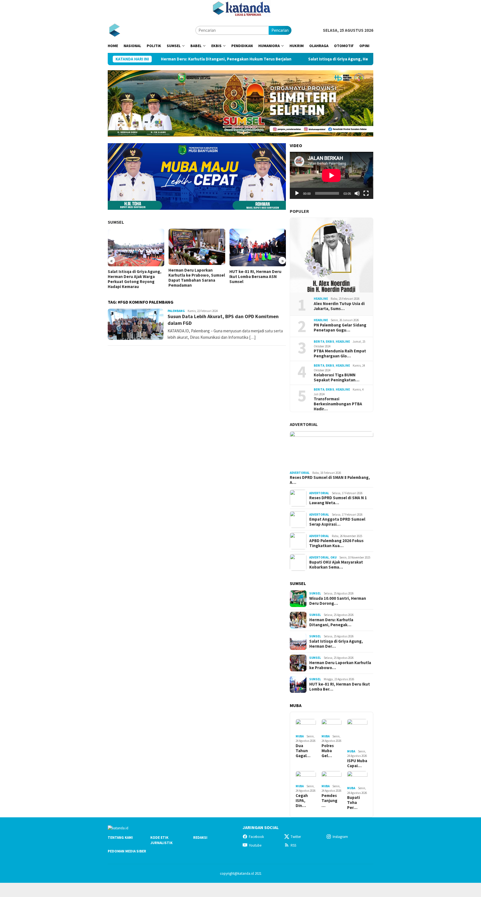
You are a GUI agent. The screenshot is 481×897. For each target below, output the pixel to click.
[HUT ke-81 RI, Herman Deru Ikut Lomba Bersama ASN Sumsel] (257, 247)
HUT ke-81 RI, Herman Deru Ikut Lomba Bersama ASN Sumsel (255, 276)
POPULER (299, 211)
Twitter (296, 836)
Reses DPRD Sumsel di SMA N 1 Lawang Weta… (338, 500)
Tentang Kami (120, 837)
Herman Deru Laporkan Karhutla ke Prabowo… (340, 665)
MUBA (300, 736)
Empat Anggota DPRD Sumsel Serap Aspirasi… (337, 522)
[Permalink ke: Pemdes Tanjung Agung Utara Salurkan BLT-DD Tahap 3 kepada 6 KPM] (332, 777)
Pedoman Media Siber (127, 851)
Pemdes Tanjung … (329, 800)
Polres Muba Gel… (328, 750)
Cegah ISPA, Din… (302, 800)
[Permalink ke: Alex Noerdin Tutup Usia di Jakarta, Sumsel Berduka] (331, 255)
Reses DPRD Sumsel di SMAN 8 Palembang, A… (330, 480)
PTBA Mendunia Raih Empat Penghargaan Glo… (340, 353)
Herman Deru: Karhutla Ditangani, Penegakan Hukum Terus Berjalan (189, 59)
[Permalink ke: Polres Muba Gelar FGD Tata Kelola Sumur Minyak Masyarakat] (332, 725)
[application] (331, 175)
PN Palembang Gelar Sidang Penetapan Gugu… (340, 328)
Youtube (255, 845)
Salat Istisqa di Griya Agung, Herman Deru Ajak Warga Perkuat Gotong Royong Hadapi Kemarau (361, 59)
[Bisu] (357, 193)
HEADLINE (321, 299)
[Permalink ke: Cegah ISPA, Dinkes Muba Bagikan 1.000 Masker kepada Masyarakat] (306, 777)
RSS (293, 845)
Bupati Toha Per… (353, 802)
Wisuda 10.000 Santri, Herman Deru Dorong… (337, 601)
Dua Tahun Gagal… (303, 750)
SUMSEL (116, 222)
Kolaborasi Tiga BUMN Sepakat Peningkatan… (336, 377)
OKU (333, 557)
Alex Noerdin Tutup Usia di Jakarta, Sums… (339, 306)
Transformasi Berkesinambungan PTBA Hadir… (338, 403)
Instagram (340, 836)
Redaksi (200, 837)
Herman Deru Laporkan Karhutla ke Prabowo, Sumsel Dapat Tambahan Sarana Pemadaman (196, 278)
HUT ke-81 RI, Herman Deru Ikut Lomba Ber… (339, 687)
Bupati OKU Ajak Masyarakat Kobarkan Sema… (336, 565)
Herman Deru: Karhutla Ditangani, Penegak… (331, 622)
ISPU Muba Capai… (357, 763)
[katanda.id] (114, 30)
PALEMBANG (176, 311)
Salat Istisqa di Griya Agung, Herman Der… (336, 644)
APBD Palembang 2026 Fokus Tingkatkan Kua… (336, 543)
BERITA (319, 341)
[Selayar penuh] (366, 193)
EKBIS (330, 341)
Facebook (256, 836)
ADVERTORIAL (304, 424)
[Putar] (297, 193)
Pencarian (280, 30)
